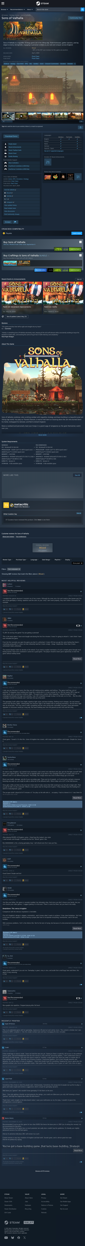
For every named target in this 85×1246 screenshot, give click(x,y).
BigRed (9, 676)
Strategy (13, 63)
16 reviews (10, 861)
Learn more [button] (77, 233)
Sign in (4, 126)
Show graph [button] (76, 563)
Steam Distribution (10, 1209)
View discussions (9, 211)
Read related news (10, 208)
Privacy (43, 1198)
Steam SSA (8, 1201)
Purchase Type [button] (21, 560)
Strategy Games (14, 15)
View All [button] (79, 279)
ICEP (9, 859)
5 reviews (18, 993)
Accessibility (45, 1201)
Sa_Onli (10, 956)
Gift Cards (7, 1212)
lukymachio (11, 991)
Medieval (6, 63)
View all (79, 513)
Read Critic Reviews (21, 507)
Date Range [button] (46, 560)
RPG (26, 63)
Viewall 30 (48, 162)
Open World (20, 63)
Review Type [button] (7, 560)
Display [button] (67, 560)
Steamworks (8, 1205)
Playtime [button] (57, 560)
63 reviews (10, 678)
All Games (5, 15)
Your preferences (21, 536)
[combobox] (58, 9)
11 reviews (19, 825)
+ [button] (74, 63)
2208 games (10, 825)
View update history (10, 205)
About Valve (29, 1198)
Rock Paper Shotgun (8, 336)
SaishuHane (11, 757)
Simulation (63, 63)
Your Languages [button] (13, 569)
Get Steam (63, 1198)
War (31, 63)
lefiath (9, 888)
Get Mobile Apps (65, 1201)
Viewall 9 (78, 176)
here (39, 520)
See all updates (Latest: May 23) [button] (17, 316)
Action (41, 63)
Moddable (70, 63)
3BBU (9, 618)
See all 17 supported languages (54, 151)
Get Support (64, 1205)
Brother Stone (12, 725)
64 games (10, 993)
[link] (61, 249)
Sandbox (36, 63)
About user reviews (8, 536)
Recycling (28, 1209)
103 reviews (10, 759)
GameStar (8, 328)
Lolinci (9, 584)
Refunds (44, 1212)
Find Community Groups (11, 214)
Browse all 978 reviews (42, 1171)
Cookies (43, 1209)
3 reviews (18, 586)
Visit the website (9, 190)
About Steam (8, 1198)
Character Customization (52, 63)
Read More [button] (77, 659)
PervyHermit (11, 823)
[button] (4, 9)
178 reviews (10, 890)
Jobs (26, 1201)
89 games (10, 586)
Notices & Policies (47, 1205)
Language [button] (34, 560)
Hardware (28, 1205)
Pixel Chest (35, 56)
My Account (64, 1209)
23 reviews (10, 727)
